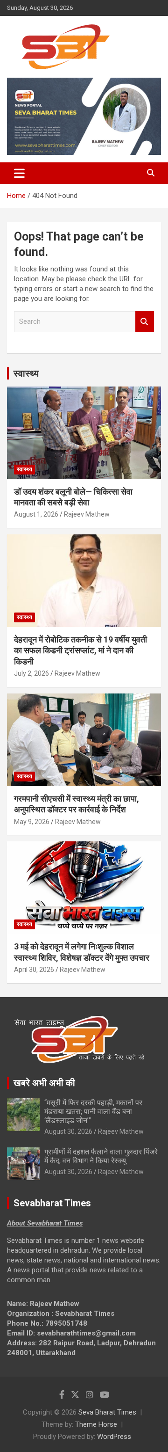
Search (144, 321)
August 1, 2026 (36, 514)
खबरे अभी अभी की (44, 1082)
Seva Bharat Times (107, 1412)
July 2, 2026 (31, 673)
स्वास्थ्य (26, 373)
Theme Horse (96, 1424)
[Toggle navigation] (19, 173)
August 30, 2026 (68, 1131)
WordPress (114, 1436)
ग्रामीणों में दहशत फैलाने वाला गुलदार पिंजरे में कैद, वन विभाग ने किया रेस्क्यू (101, 1156)
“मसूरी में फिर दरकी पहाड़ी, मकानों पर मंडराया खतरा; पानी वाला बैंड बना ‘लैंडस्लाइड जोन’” (93, 1111)
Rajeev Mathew (87, 514)
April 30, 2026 (34, 969)
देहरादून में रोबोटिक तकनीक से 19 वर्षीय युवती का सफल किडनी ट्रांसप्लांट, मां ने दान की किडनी (80, 650)
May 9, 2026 (31, 821)
